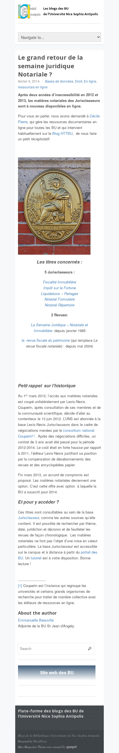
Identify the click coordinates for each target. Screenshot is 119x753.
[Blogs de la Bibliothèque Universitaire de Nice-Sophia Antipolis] (59, 16)
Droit (78, 81)
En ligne (90, 81)
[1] (33, 435)
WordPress (40, 741)
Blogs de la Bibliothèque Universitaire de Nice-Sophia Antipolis (58, 735)
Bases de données (59, 81)
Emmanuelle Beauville (36, 620)
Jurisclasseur (28, 517)
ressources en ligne (33, 87)
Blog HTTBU (62, 133)
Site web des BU (57, 672)
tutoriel (36, 557)
